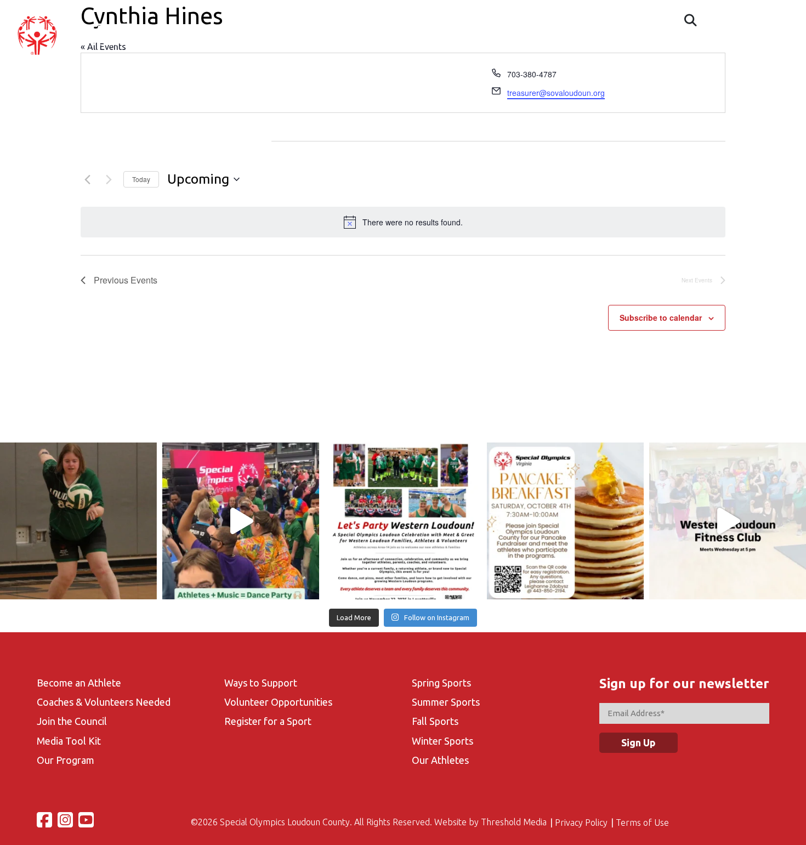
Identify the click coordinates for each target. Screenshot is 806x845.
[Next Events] (108, 179)
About (327, 47)
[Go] (690, 20)
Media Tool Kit (69, 740)
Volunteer (593, 47)
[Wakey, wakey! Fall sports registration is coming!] (78, 521)
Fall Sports (435, 721)
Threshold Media (514, 822)
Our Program (65, 760)
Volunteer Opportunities (278, 701)
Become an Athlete (79, 682)
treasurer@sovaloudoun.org (556, 92)
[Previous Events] (87, 179)
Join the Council (72, 721)
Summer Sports (446, 701)
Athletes (379, 47)
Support (769, 47)
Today (141, 179)
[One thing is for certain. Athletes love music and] (240, 521)
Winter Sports (442, 740)
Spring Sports (441, 682)
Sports (538, 47)
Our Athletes (440, 760)
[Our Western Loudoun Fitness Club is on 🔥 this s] (727, 521)
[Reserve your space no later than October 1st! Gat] (565, 521)
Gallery (650, 47)
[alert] (403, 222)
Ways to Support (260, 682)
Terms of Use (642, 822)
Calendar (486, 47)
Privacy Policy (581, 822)
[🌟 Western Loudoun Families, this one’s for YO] (403, 521)
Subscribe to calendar (661, 317)
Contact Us (709, 47)
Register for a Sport (267, 721)
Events (432, 47)
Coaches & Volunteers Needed (104, 701)
